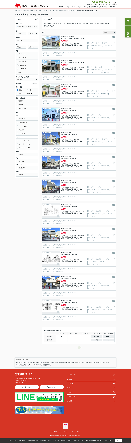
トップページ (71, 374)
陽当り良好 (22, 118)
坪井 (70, 132)
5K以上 (20, 72)
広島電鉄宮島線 (66, 45)
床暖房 (21, 154)
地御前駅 (79, 23)
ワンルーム (21, 54)
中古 (35, 26)
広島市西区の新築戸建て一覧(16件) (99, 362)
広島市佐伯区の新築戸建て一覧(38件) (38, 362)
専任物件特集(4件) (21, 365)
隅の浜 (70, 60)
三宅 (70, 84)
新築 (29, 26)
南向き (21, 174)
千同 (70, 108)
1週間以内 (29, 93)
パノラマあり (22, 108)
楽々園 (74, 45)
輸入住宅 (21, 130)
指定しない (21, 26)
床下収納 (21, 161)
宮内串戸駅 (93, 23)
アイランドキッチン (24, 147)
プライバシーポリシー (65, 431)
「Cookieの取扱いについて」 (95, 440)
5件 (97, 340)
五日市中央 (71, 36)
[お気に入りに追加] (58, 48)
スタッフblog (82, 6)
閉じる (118, 440)
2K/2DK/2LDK (22, 61)
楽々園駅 (52, 23)
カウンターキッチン (24, 144)
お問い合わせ (103, 6)
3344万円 (108, 336)
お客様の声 (92, 6)
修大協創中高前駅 (61, 23)
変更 (36, 20)
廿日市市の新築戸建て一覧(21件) (78, 362)
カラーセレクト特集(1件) (35, 365)
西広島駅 (85, 23)
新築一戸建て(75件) (21, 362)
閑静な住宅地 (23, 122)
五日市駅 (46, 23)
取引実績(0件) (47, 365)
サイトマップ (76, 431)
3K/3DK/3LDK (22, 65)
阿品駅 (52, 26)
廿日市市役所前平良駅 (103, 23)
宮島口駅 (46, 26)
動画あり (20, 104)
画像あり (20, 101)
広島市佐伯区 (65, 36)
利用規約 (54, 431)
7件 (109, 340)
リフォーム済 (23, 126)
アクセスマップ (71, 396)
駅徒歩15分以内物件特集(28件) (59, 362)
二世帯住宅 (22, 133)
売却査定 (112, 6)
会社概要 (61, 6)
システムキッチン (24, 140)
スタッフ (69, 379)
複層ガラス (22, 168)
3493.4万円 (97, 336)
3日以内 (20, 93)
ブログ (69, 388)
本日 (29, 90)
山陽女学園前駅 (71, 23)
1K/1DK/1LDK (22, 57)
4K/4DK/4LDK (22, 69)
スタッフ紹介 (71, 6)
